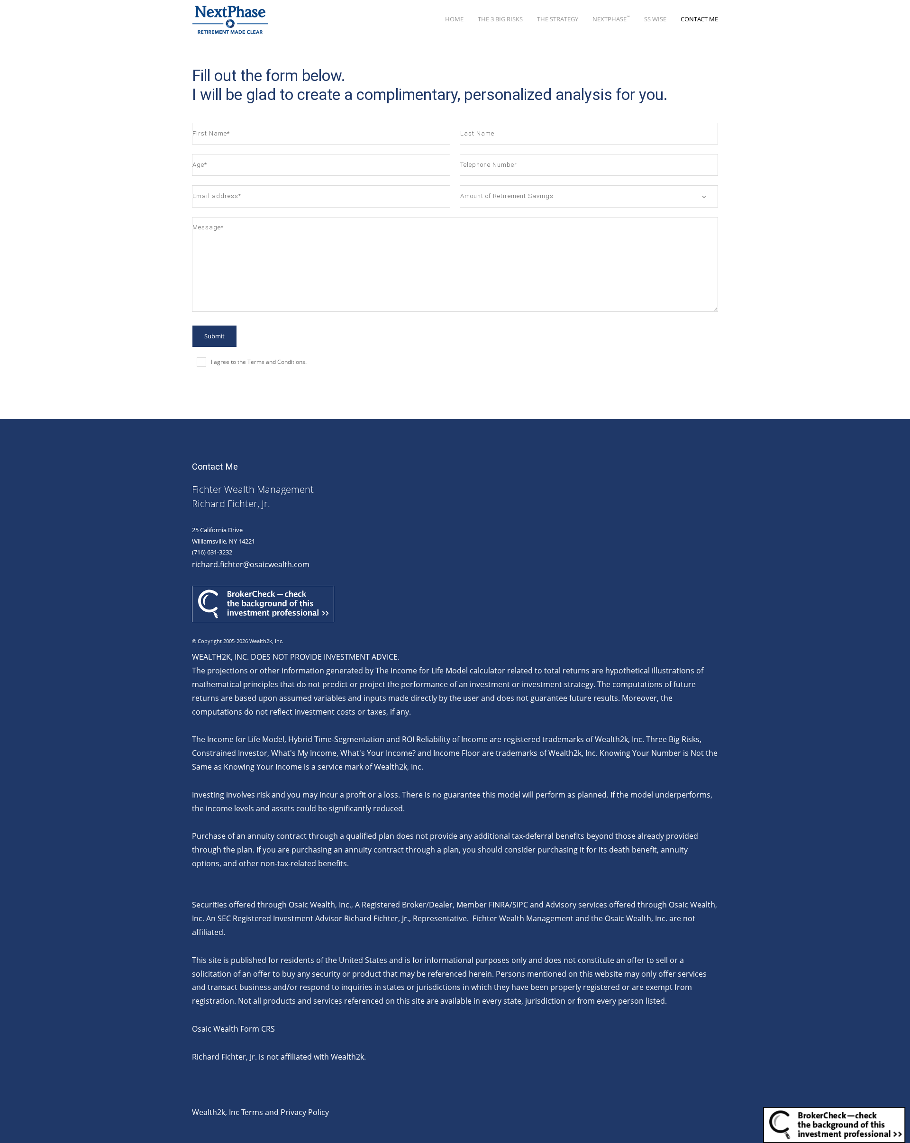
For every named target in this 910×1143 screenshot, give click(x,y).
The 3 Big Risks (500, 19)
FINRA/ (500, 904)
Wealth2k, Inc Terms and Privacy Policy (260, 1112)
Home (454, 19)
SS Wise (655, 19)
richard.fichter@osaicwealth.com (250, 564)
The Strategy (557, 19)
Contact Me (699, 19)
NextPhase (611, 18)
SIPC (520, 904)
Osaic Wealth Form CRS (233, 1029)
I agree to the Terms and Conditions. (259, 362)
